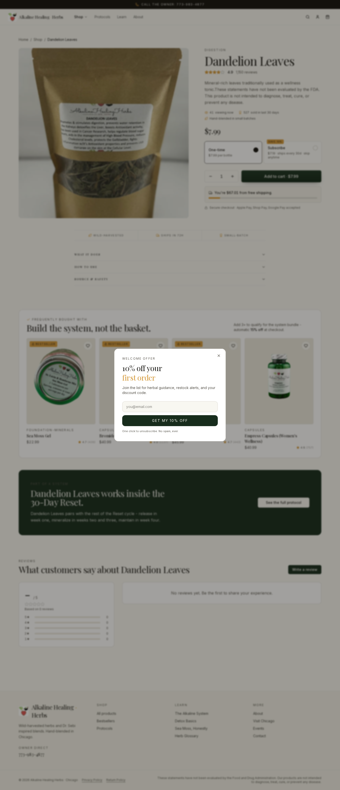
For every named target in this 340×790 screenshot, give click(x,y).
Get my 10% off (170, 420)
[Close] (219, 356)
